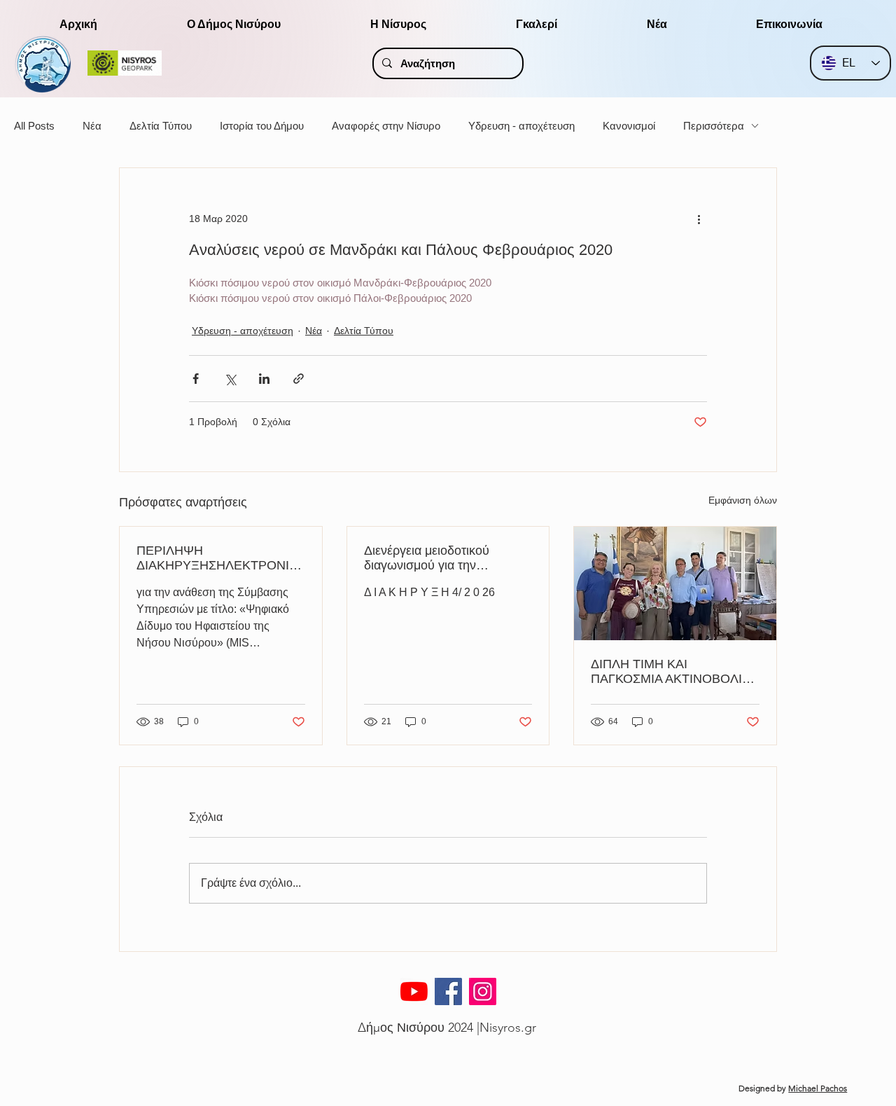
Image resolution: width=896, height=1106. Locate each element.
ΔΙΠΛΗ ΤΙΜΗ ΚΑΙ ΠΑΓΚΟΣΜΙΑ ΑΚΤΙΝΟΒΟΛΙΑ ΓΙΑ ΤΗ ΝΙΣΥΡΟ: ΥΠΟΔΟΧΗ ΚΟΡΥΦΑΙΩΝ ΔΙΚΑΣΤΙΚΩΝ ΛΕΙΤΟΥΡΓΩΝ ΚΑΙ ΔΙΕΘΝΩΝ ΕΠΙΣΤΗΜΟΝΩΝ (672, 671)
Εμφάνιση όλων (742, 500)
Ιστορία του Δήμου (262, 126)
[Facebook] (448, 991)
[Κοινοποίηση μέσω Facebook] (195, 378)
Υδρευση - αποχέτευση (521, 126)
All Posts (34, 126)
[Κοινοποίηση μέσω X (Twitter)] (230, 378)
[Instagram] (482, 991)
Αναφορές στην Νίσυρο (386, 126)
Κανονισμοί (629, 126)
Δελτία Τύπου (161, 126)
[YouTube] (414, 991)
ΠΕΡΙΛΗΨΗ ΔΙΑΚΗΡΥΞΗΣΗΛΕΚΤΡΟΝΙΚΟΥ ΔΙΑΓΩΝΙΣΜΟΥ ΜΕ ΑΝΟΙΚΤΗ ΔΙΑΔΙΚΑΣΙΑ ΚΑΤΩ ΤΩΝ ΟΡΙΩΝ (218, 558)
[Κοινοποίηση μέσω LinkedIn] (264, 378)
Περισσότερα (713, 126)
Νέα (92, 126)
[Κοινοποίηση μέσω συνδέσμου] (298, 378)
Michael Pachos (817, 1088)
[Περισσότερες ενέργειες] (698, 218)
